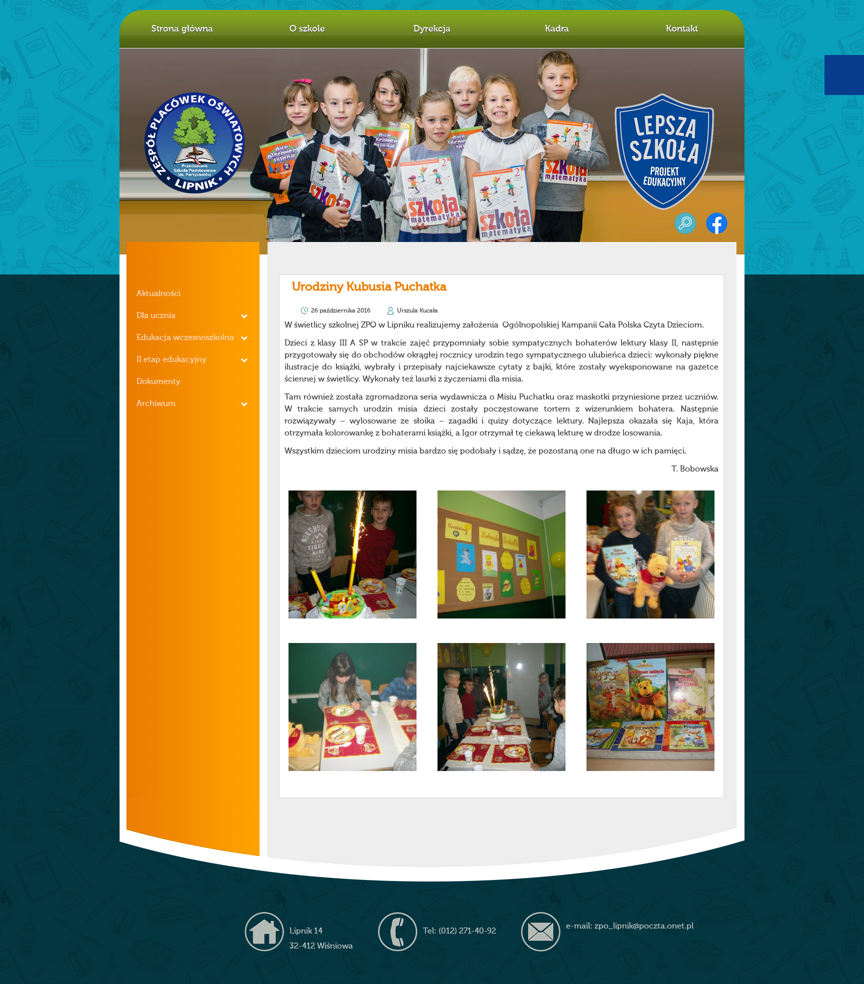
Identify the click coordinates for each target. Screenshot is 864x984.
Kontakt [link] (682, 29)
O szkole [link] (307, 29)
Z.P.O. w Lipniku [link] (195, 143)
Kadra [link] (557, 29)
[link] (352, 554)
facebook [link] (717, 223)
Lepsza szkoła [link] (664, 152)
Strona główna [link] (182, 29)
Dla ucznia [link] (156, 316)
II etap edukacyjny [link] (171, 360)
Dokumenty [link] (158, 382)
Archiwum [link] (156, 404)
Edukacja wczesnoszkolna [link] (185, 338)
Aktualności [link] (158, 294)
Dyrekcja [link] (432, 29)
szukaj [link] (685, 223)
